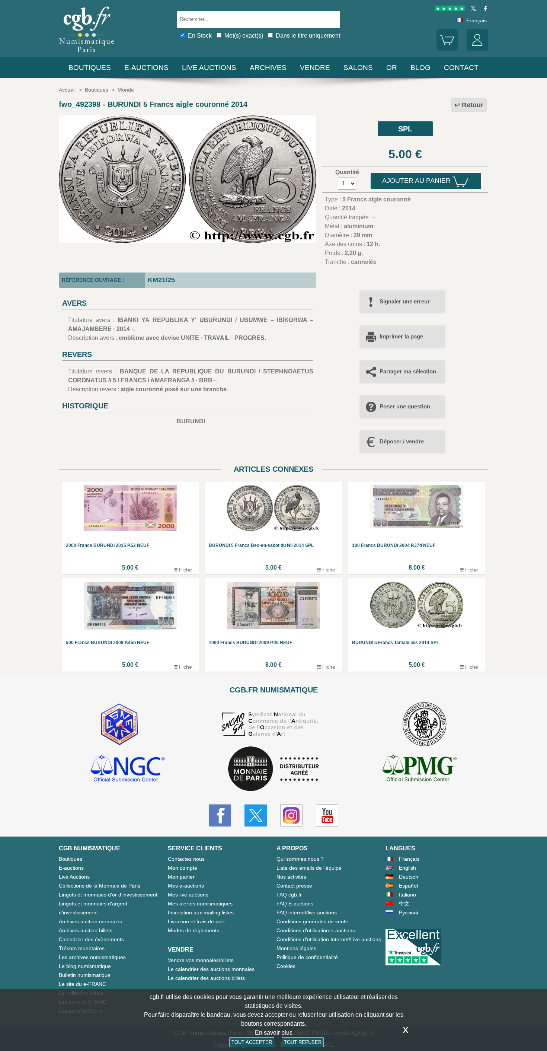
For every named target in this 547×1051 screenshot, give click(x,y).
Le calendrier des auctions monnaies (211, 969)
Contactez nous (186, 859)
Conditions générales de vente (312, 921)
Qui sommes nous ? (300, 859)
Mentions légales (296, 948)
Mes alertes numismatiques (200, 904)
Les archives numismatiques (92, 957)
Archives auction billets (85, 930)
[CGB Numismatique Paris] (87, 54)
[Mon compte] (477, 49)
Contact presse (294, 886)
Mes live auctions (188, 895)
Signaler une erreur (405, 301)
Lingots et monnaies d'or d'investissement (108, 895)
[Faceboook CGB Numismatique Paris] (220, 815)
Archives (268, 67)
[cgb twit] (471, 9)
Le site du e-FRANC (82, 984)
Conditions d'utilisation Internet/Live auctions (328, 939)
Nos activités (291, 877)
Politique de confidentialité (307, 957)
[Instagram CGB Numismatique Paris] (291, 815)
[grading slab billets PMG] (419, 769)
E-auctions (146, 67)
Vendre (315, 67)
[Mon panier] (447, 49)
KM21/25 (161, 280)
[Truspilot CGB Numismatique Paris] (450, 9)
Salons (358, 67)
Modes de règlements (193, 930)
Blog (420, 67)
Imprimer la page (401, 336)
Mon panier (181, 877)
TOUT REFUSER (303, 1042)
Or (391, 67)
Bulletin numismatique (85, 975)
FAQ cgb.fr (289, 895)
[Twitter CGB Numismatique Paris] (255, 815)
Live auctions (209, 67)
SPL (405, 129)
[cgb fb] (483, 9)
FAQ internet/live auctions (306, 912)
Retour (472, 105)
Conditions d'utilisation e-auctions (315, 930)
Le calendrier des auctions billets (206, 978)
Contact (461, 67)
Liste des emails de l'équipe (309, 868)
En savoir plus (273, 1032)
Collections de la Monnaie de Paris (99, 886)
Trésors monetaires (82, 948)
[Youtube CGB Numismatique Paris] (327, 815)
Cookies (285, 966)
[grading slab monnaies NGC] (127, 769)
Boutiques (89, 67)
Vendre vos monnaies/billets (201, 960)
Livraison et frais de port (196, 921)
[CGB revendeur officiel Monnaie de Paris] (273, 769)
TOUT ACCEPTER (251, 1042)
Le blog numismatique (85, 966)
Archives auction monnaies (90, 921)
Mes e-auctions (186, 886)
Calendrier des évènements (91, 939)
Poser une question (405, 406)
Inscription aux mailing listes (201, 912)
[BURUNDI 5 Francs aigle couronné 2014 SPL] (187, 241)
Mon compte (182, 868)
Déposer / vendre (402, 441)
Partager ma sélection (408, 371)
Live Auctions (74, 877)
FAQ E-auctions (294, 904)
